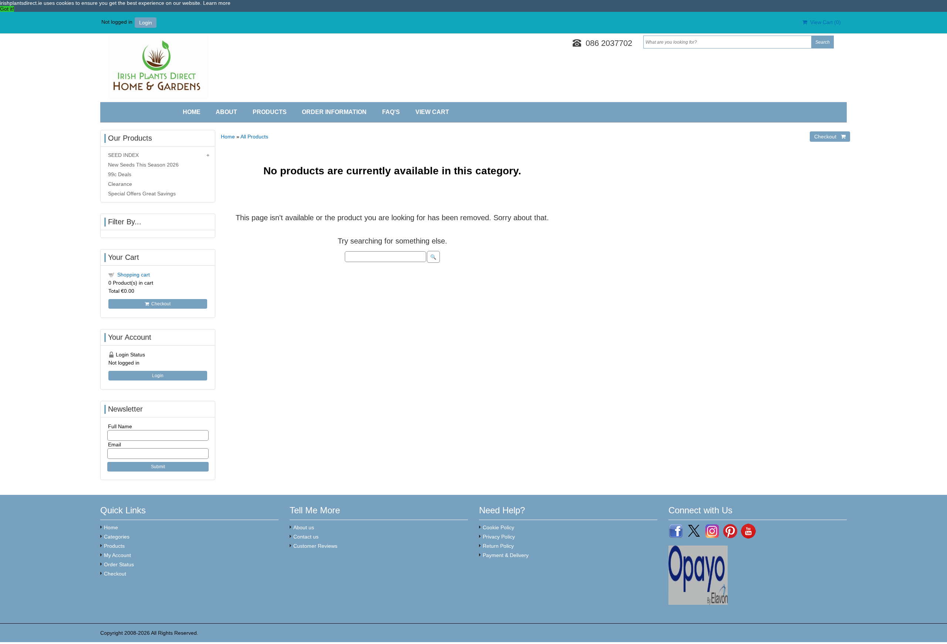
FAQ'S (391, 112)
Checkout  (830, 136)
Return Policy (498, 546)
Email (114, 444)
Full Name (120, 426)
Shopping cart (133, 275)
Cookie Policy (498, 527)
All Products (254, 137)
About (226, 112)
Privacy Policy (499, 537)
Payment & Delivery (506, 555)
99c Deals (119, 174)
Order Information (334, 112)
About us (303, 527)
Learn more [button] (216, 3)
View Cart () (824, 22)
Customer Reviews (315, 546)
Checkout (160, 304)
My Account (117, 555)
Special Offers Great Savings (142, 194)
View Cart (432, 112)
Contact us (306, 537)
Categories (116, 537)
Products (270, 112)
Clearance (120, 184)
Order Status (119, 564)
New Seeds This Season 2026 (143, 165)
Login (145, 22)
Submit (158, 466)
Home (191, 112)
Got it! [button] (7, 9)
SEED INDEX (123, 155)
